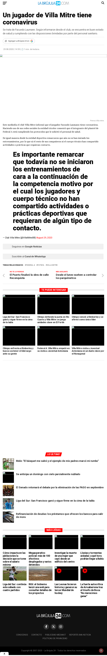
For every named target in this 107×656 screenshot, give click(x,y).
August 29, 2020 (44, 237)
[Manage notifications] (101, 650)
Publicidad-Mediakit (55, 635)
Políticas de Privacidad (55, 638)
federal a (30, 265)
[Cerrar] (4, 653)
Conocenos (22, 635)
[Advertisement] (53, 389)
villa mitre (52, 265)
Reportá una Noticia (80, 635)
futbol (40, 265)
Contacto (36, 635)
